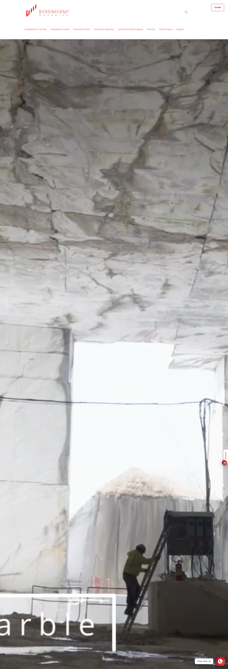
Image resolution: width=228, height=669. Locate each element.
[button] (186, 12)
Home (218, 7)
